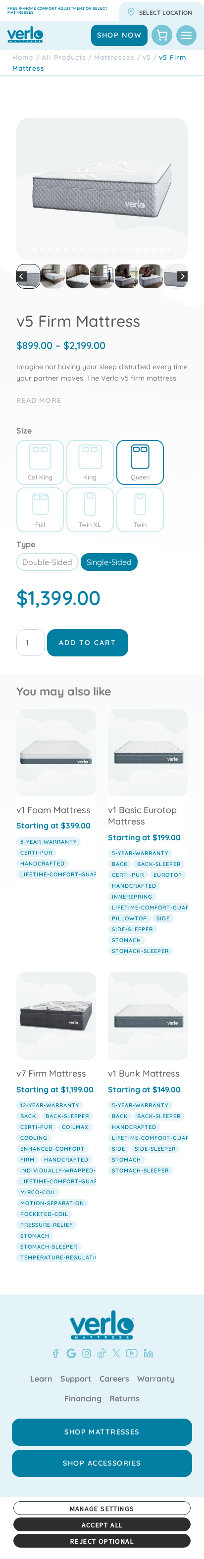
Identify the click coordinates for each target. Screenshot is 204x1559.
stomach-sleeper (140, 951)
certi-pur (36, 852)
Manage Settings (102, 1508)
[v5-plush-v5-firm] (102, 189)
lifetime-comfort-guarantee (68, 874)
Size (24, 430)
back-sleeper (159, 864)
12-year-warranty (49, 1105)
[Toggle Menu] (186, 35)
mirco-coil (38, 1192)
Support (76, 1379)
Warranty (155, 1379)
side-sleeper (132, 929)
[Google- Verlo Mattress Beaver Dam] (69, 1353)
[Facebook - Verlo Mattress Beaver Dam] (55, 1353)
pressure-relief (46, 1224)
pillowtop (129, 918)
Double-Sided (47, 562)
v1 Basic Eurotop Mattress (142, 815)
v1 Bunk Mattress (144, 1073)
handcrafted (42, 863)
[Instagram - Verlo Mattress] (85, 1353)
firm (27, 1159)
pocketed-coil (44, 1214)
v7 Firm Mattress (51, 1073)
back (120, 864)
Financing (83, 1399)
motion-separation (52, 1203)
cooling (34, 1137)
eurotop (167, 874)
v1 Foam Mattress (53, 810)
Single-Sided (109, 562)
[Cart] (162, 35)
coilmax (75, 1127)
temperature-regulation (62, 1257)
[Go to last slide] (21, 276)
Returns (124, 1399)
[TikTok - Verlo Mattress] (100, 1353)
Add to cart (87, 642)
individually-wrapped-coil (65, 1170)
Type (25, 544)
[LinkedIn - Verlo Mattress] (146, 1353)
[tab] (34, 249)
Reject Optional (102, 1541)
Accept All (102, 1524)
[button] (28, 276)
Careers (114, 1379)
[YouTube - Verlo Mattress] (130, 1353)
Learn (41, 1379)
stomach (126, 940)
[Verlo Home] (102, 1325)
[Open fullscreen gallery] (178, 250)
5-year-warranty (48, 841)
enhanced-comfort (52, 1148)
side (163, 918)
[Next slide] (182, 276)
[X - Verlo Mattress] (114, 1353)
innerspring (132, 896)
